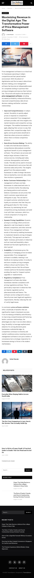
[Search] (31, 3)
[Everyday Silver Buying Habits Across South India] (17, 383)
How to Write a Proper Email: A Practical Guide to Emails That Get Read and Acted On (16, 450)
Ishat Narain (10, 34)
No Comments (24, 37)
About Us (22, 568)
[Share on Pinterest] (24, 43)
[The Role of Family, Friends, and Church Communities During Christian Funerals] (7, 495)
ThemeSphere (27, 572)
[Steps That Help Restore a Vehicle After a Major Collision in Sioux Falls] (7, 484)
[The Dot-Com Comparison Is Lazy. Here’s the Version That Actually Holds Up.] (17, 410)
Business (5, 13)
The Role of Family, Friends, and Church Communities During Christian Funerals (22, 495)
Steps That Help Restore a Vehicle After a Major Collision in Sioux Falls (22, 484)
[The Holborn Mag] (17, 3)
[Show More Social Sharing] (30, 43)
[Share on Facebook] (6, 43)
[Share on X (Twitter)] (15, 43)
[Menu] (3, 3)
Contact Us (13, 568)
